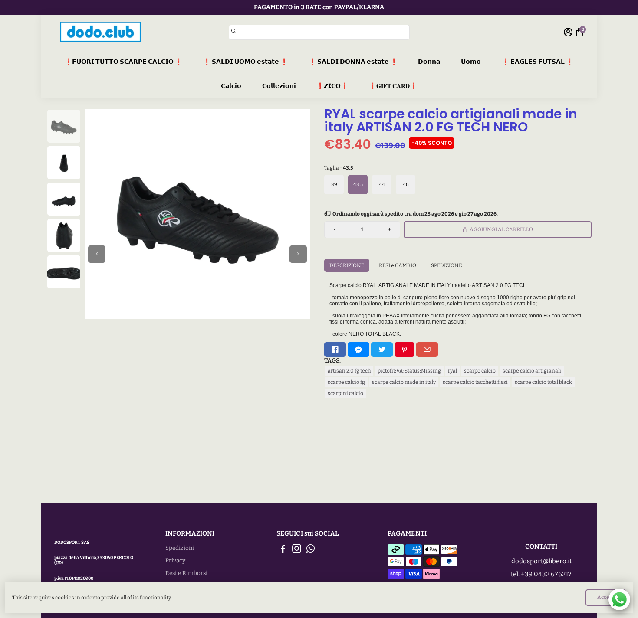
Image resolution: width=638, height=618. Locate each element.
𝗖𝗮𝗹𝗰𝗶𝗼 (231, 86)
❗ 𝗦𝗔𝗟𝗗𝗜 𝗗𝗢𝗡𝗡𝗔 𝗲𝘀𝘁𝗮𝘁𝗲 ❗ (353, 61)
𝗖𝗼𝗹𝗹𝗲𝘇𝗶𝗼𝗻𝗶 (279, 86)
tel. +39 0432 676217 (541, 574)
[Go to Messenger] (358, 349)
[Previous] (96, 254)
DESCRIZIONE (346, 265)
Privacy (175, 560)
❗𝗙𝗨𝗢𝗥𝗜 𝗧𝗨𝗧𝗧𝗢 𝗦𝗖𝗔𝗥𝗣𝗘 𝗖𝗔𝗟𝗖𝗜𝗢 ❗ (123, 61)
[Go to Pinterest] (404, 349)
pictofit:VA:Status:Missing (409, 371)
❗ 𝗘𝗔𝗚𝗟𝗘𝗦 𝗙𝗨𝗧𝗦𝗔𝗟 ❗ (537, 61)
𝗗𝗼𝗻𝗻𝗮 (429, 61)
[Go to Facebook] (335, 349)
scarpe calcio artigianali (532, 371)
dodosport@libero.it (541, 561)
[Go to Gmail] (427, 349)
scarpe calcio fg (346, 382)
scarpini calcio (345, 393)
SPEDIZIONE (446, 265)
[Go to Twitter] (382, 349)
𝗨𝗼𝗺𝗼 (471, 61)
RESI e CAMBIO (397, 265)
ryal (452, 371)
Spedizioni (179, 548)
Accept (605, 597)
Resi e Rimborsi (186, 573)
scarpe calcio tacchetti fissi (475, 382)
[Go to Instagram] (296, 550)
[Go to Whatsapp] (311, 550)
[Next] (298, 254)
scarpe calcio (480, 371)
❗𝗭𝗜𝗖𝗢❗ (332, 86)
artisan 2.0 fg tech (349, 371)
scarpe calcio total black (543, 382)
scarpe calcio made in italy (404, 382)
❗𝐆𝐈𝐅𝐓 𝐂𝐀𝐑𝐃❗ (393, 86)
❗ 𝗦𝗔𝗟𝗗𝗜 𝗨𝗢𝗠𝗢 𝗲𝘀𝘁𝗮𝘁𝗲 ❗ (245, 61)
